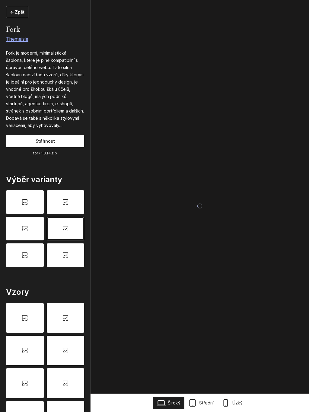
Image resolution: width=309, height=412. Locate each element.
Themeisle (17, 39)
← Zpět (17, 11)
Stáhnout (45, 141)
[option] (25, 202)
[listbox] (45, 228)
